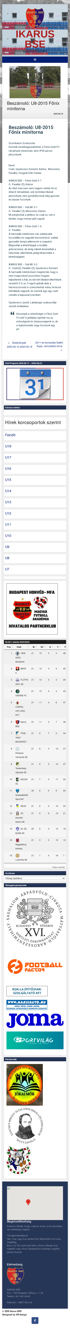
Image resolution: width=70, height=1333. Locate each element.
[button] (28, 1202)
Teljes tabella (58, 867)
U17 (8, 457)
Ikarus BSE (35, 39)
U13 (8, 501)
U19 (8, 446)
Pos (9, 646)
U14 (8, 490)
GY (42, 646)
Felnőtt (10, 434)
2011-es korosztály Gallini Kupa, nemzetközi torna (49, 346)
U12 (8, 513)
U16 (8, 468)
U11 (8, 524)
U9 (7, 546)
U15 (8, 479)
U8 (7, 557)
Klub (19, 646)
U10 (8, 535)
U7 (7, 568)
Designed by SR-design (14, 1314)
